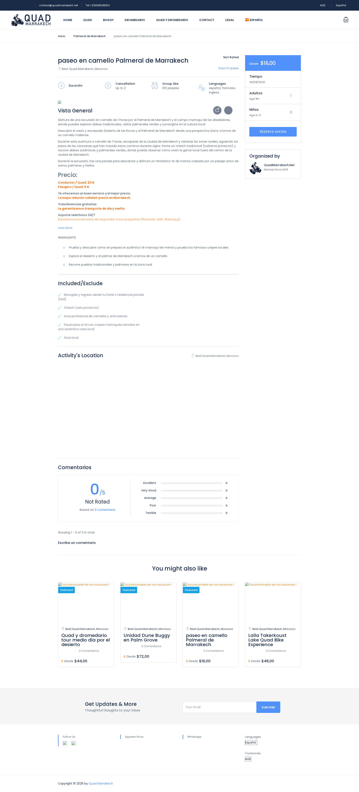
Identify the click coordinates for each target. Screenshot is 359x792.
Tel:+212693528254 (98, 5)
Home (67, 20)
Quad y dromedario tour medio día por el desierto (85, 640)
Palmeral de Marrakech (90, 36)
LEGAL (229, 20)
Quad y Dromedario (172, 20)
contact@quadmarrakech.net (58, 5)
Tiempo (255, 76)
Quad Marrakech (101, 783)
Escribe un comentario (77, 542)
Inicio (61, 36)
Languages (253, 737)
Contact (206, 20)
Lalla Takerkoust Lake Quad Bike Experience (267, 640)
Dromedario (135, 20)
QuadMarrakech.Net (279, 165)
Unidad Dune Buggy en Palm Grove (147, 637)
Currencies (253, 753)
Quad (87, 20)
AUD (323, 5)
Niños (254, 109)
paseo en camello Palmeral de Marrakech (206, 640)
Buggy (108, 20)
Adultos (255, 93)
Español (341, 5)
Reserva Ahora (273, 131)
